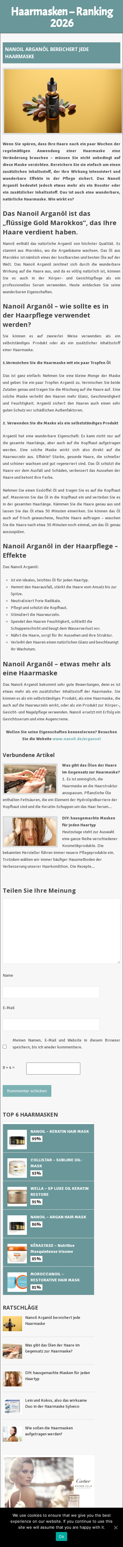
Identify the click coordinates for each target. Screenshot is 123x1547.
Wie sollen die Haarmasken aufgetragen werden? (49, 1431)
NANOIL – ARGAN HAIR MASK (58, 1217)
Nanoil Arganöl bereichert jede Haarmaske (52, 1320)
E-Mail (9, 1007)
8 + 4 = (9, 1067)
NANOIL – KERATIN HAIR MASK (59, 1131)
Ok (61, 1536)
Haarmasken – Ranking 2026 (62, 17)
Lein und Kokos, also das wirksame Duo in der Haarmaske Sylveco (56, 1403)
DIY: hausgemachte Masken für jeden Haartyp (57, 1375)
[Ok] (116, 1527)
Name (8, 975)
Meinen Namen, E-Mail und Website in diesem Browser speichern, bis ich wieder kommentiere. (66, 1044)
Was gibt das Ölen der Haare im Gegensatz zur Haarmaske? (52, 1348)
